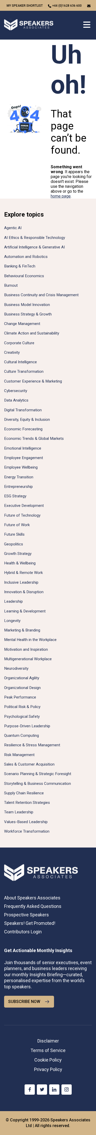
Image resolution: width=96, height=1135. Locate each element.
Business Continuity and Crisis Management (41, 295)
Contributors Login (23, 931)
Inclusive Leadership (21, 582)
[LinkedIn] (54, 1089)
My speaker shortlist (25, 5)
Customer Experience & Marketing (33, 381)
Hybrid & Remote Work (23, 572)
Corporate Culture (19, 343)
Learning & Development (25, 611)
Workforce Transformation (26, 831)
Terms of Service (48, 1050)
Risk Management (19, 754)
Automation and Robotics (26, 256)
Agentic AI (13, 228)
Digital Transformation (23, 410)
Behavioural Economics (24, 276)
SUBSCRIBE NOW (24, 1001)
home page (61, 196)
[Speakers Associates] (28, 25)
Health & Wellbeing (20, 563)
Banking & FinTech (19, 266)
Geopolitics (13, 544)
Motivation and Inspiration (26, 649)
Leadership (13, 601)
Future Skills (14, 534)
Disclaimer (48, 1041)
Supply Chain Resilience (24, 793)
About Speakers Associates (32, 897)
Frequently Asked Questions (32, 906)
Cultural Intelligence (20, 362)
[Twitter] (42, 1089)
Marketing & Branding (22, 630)
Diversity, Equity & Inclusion (27, 419)
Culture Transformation (24, 371)
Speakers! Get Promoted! (29, 923)
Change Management (22, 323)
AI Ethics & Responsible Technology (34, 237)
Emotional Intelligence (22, 448)
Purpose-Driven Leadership (27, 726)
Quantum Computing (21, 735)
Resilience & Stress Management (32, 745)
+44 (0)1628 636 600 (67, 5)
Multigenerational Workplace (28, 659)
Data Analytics (16, 400)
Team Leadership (18, 812)
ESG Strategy (15, 496)
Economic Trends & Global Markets (34, 438)
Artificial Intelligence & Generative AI (34, 247)
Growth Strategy (17, 553)
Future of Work (17, 525)
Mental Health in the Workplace (30, 639)
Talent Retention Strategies (27, 802)
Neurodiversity (16, 668)
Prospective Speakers (26, 914)
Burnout (11, 285)
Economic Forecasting (23, 429)
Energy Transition (18, 477)
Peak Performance (20, 697)
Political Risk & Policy (22, 706)
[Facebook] (30, 1089)
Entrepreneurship (18, 486)
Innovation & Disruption (24, 592)
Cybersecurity (15, 390)
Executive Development (24, 505)
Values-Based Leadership (26, 822)
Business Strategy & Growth (28, 314)
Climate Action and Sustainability (31, 333)
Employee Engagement (23, 457)
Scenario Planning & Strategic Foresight (37, 773)
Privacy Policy (48, 1069)
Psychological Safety (22, 716)
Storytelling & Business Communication (37, 783)
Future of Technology (22, 515)
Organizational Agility (21, 678)
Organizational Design (22, 687)
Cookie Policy (48, 1060)
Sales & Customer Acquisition (29, 764)
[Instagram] (66, 1089)
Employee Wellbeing (21, 467)
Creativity (12, 352)
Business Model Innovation (27, 304)
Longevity (12, 620)
